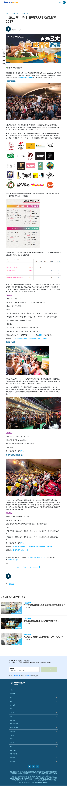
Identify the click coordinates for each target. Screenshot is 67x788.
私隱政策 (45, 782)
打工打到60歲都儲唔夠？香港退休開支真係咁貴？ (44, 605)
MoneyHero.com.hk (26, 78)
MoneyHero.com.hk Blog (36, 557)
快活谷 (24, 567)
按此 (40, 335)
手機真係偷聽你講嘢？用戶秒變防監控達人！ (42, 621)
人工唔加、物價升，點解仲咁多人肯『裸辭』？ (43, 636)
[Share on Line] (4, 63)
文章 (7, 13)
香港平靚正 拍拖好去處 (20, 550)
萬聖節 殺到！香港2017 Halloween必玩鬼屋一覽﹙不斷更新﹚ (33, 546)
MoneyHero (16, 28)
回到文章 (11, 584)
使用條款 (40, 782)
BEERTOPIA (9, 567)
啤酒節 (17, 567)
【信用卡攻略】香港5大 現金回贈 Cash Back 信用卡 (30, 338)
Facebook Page (13, 560)
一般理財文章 (14, 13)
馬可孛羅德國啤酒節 (34, 567)
